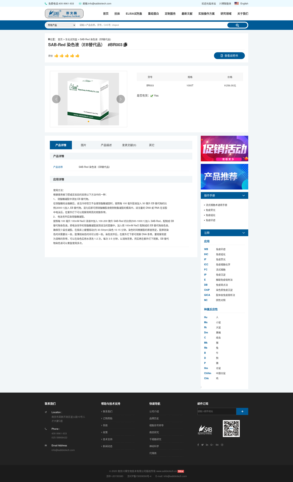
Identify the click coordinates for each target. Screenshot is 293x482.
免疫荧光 (210, 210)
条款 (105, 425)
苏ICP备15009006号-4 (139, 476)
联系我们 (107, 411)
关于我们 (242, 13)
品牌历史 (154, 418)
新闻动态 (107, 446)
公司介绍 (154, 411)
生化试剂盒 (71, 39)
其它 (151, 145)
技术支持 (107, 439)
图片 (83, 145)
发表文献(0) (129, 145)
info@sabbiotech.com (175, 476)
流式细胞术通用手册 (216, 204)
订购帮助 (107, 418)
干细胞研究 (155, 439)
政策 (105, 432)
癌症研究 (154, 432)
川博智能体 (225, 3)
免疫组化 (210, 215)
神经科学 (154, 446)
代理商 (153, 453)
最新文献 (187, 13)
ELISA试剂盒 (134, 13)
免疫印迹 (210, 220)
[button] (56, 99)
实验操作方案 (206, 13)
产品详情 (60, 145)
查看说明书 (231, 56)
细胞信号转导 (156, 425)
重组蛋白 (153, 13)
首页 (106, 13)
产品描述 (106, 145)
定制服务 (170, 13)
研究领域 (226, 13)
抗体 (117, 13)
